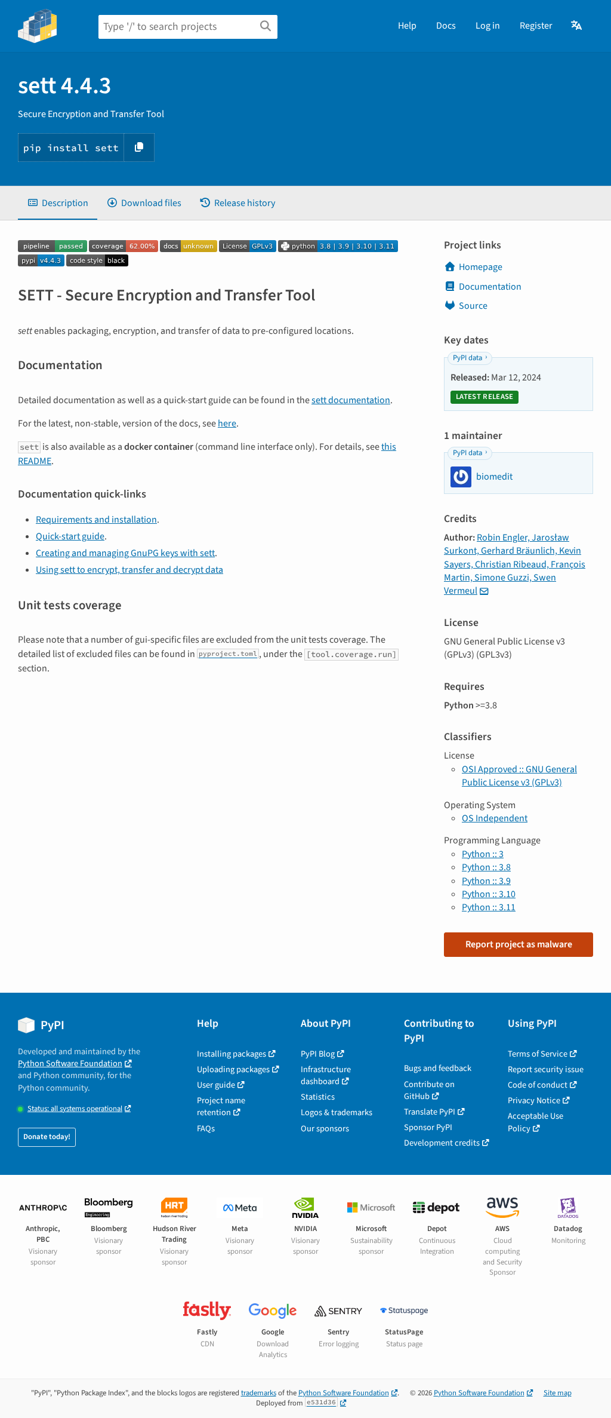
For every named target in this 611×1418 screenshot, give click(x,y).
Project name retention (221, 1106)
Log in (488, 25)
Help (407, 25)
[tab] (57, 203)
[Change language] (577, 25)
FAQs (206, 1128)
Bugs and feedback (437, 1068)
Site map (558, 1393)
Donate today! (46, 1136)
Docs (446, 25)
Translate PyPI (429, 1112)
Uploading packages (233, 1069)
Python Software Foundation (70, 1063)
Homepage (480, 267)
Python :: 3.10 (489, 894)
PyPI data (467, 357)
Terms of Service (537, 1054)
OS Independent (494, 818)
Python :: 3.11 (489, 907)
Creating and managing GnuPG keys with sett (125, 553)
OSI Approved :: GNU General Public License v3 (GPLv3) (519, 776)
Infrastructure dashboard (326, 1075)
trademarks (258, 1393)
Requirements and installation (96, 519)
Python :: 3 (483, 854)
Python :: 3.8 (486, 867)
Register (536, 25)
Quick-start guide (70, 536)
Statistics (318, 1097)
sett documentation (350, 400)
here (227, 423)
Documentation (490, 286)
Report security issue (546, 1069)
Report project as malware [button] (518, 944)
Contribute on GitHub (429, 1090)
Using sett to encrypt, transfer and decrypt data (129, 569)
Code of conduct (537, 1085)
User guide (216, 1085)
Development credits (442, 1143)
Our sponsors (325, 1128)
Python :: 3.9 (486, 881)
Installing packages (231, 1054)
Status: (74, 1109)
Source (473, 305)
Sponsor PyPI (428, 1127)
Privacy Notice (534, 1100)
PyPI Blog (318, 1054)
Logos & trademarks (336, 1112)
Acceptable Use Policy (535, 1122)
